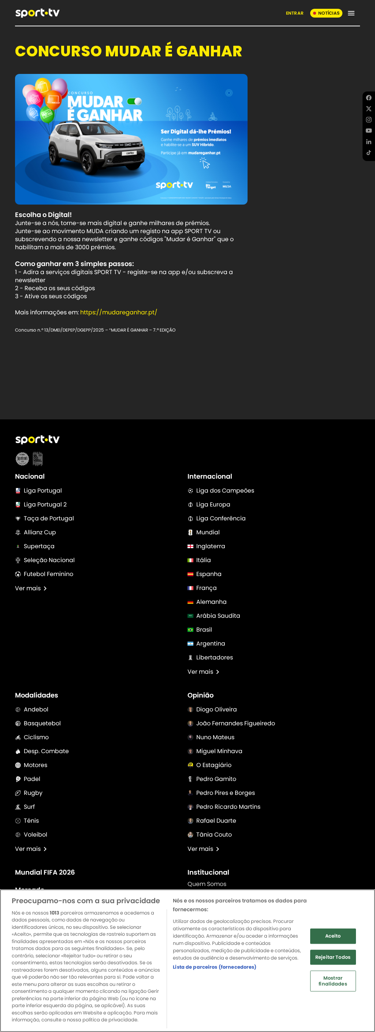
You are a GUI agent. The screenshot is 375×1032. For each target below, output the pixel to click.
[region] (187, 960)
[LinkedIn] (368, 142)
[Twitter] (368, 109)
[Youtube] (368, 131)
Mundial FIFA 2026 (45, 872)
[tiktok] (368, 153)
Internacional (210, 476)
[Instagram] (368, 120)
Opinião (201, 695)
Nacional (30, 476)
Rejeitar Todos (332, 957)
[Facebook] (368, 98)
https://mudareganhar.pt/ (118, 312)
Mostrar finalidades (333, 981)
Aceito (333, 935)
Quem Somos (207, 884)
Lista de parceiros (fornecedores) (214, 967)
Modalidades (36, 695)
